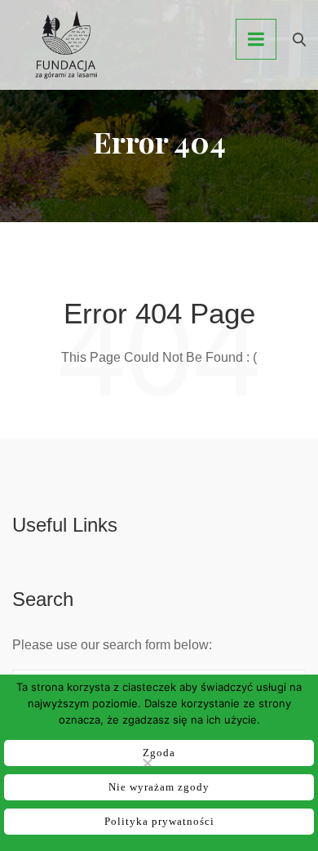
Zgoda (159, 752)
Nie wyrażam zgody (159, 787)
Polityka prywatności (159, 821)
